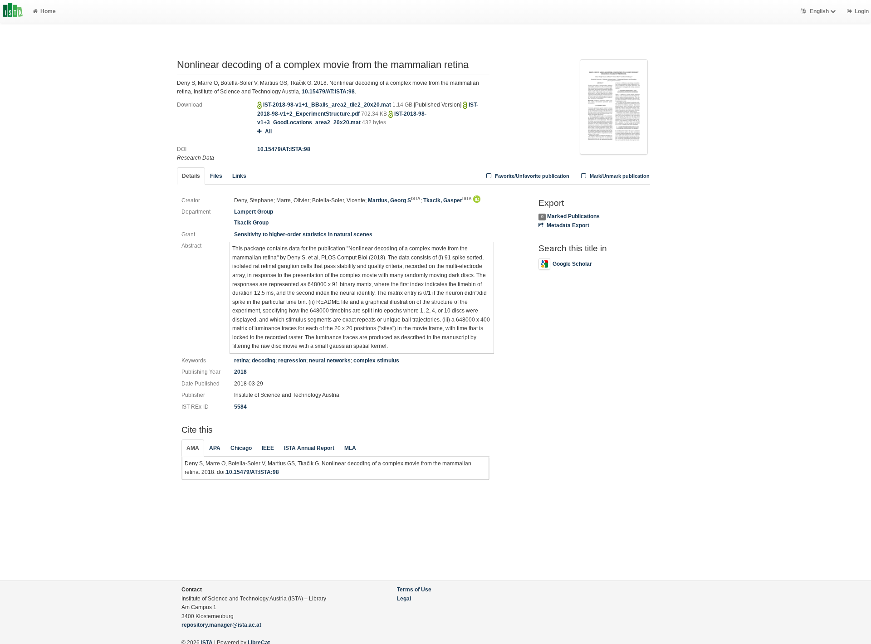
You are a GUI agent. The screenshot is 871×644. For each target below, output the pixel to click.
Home (48, 11)
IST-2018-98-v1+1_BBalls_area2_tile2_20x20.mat (327, 105)
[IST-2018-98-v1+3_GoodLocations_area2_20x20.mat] (614, 106)
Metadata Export (568, 225)
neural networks (330, 360)
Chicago (241, 448)
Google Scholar (572, 264)
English (819, 11)
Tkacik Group (251, 223)
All (268, 131)
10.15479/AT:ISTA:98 (328, 91)
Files (216, 176)
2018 (240, 372)
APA (214, 448)
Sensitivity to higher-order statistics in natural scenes (303, 234)
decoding (263, 360)
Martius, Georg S (394, 200)
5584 (240, 407)
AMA (192, 448)
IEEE (268, 448)
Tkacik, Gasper (447, 200)
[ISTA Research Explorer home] (13, 11)
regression (292, 360)
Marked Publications (573, 216)
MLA (350, 448)
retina (241, 360)
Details (191, 176)
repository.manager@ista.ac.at (221, 625)
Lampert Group (253, 212)
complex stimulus (376, 360)
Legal (404, 598)
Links (239, 176)
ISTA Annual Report (309, 448)
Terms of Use (414, 589)
